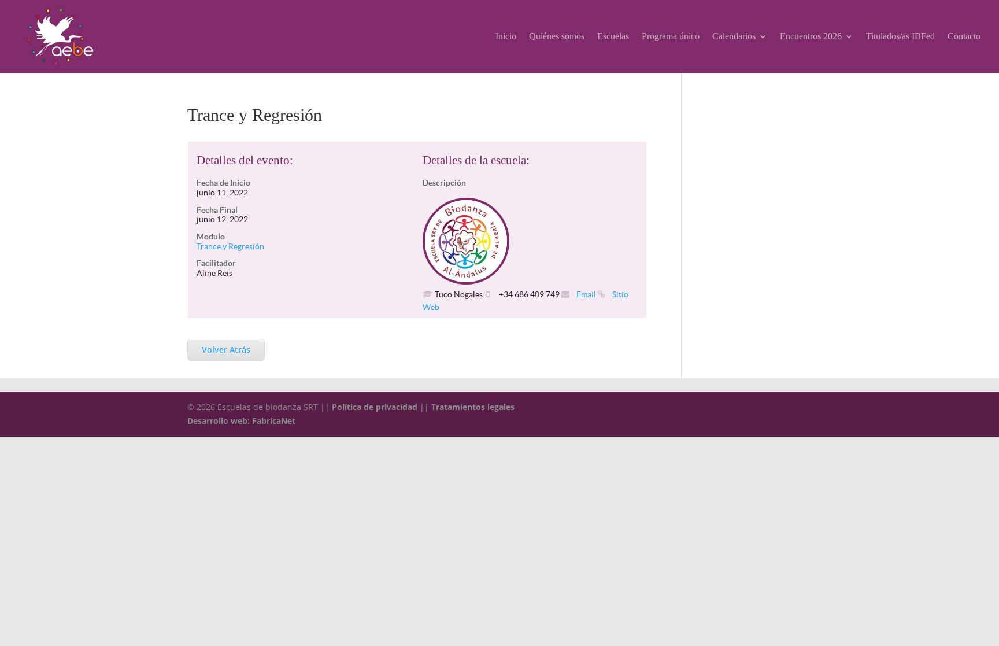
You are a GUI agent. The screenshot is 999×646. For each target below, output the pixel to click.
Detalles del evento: (245, 160)
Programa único (671, 36)
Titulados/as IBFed (900, 36)
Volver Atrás (226, 349)
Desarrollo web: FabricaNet (241, 420)
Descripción (444, 182)
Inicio (505, 36)
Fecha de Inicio (223, 182)
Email (585, 294)
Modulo (211, 236)
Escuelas (613, 36)
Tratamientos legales (473, 406)
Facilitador (216, 263)
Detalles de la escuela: (476, 160)
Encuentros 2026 (811, 36)
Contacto (964, 36)
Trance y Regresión (230, 246)
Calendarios (734, 36)
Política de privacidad (374, 406)
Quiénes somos (556, 36)
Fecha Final (217, 210)
